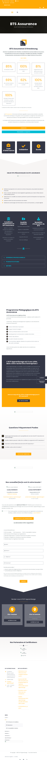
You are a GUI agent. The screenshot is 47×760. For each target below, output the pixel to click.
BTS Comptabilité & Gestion (29, 532)
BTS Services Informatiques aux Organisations (15, 534)
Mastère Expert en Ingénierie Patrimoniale (14, 539)
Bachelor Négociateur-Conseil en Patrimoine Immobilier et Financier (20, 535)
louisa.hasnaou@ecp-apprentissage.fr (12, 497)
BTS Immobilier (8, 532)
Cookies (16, 756)
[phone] (26, 759)
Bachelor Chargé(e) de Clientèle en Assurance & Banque (18, 537)
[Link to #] (17, 12)
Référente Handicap (12, 494)
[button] (23, 257)
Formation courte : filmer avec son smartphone (23, 692)
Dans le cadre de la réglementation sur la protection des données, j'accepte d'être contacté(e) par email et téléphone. (24, 570)
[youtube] (43, 7)
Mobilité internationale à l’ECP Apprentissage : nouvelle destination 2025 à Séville (23, 700)
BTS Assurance (8, 114)
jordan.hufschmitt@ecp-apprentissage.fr (34, 497)
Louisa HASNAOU (37, 512)
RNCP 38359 (23, 58)
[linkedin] (40, 7)
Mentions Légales (9, 756)
